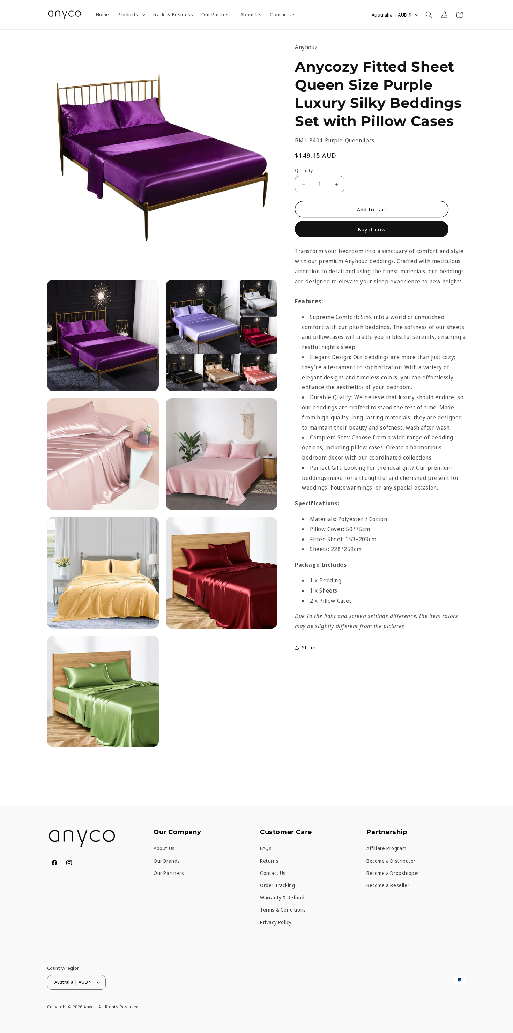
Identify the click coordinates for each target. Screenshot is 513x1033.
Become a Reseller (387, 885)
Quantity (304, 170)
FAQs (266, 848)
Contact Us (273, 873)
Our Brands (167, 860)
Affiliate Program (386, 848)
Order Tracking (277, 885)
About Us (164, 848)
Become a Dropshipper (392, 873)
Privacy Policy (275, 922)
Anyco (90, 1006)
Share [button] (309, 647)
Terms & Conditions (283, 909)
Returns (269, 860)
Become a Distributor (391, 860)
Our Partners (169, 873)
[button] (130, 14)
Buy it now (372, 229)
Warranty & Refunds (283, 897)
